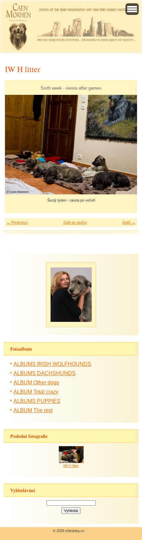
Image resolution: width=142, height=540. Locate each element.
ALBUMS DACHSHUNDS (45, 373)
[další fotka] (126, 145)
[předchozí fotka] (15, 145)
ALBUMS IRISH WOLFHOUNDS (52, 364)
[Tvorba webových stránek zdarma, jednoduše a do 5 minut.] (87, 531)
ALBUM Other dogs (36, 382)
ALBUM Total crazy (36, 392)
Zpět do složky (75, 222)
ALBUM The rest (33, 410)
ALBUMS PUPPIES (37, 401)
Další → (129, 222)
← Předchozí (17, 222)
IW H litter (71, 466)
